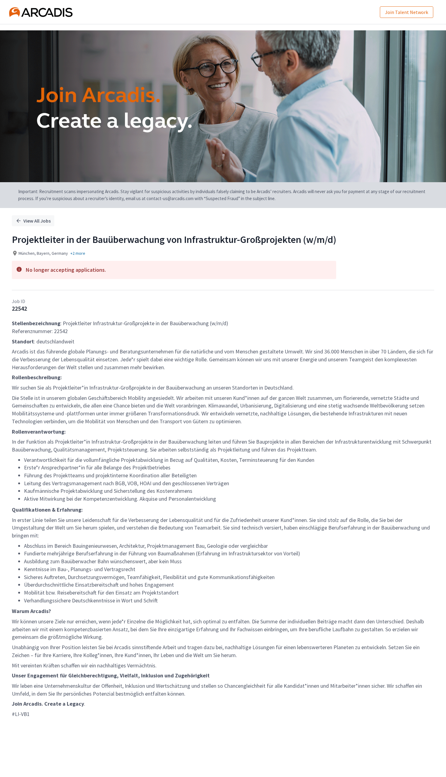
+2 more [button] (77, 253)
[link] (41, 12)
